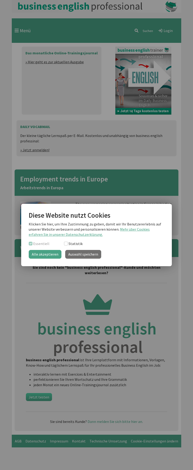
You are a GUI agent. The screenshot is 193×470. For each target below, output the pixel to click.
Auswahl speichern (83, 254)
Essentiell (41, 243)
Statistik (75, 243)
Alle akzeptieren (45, 254)
